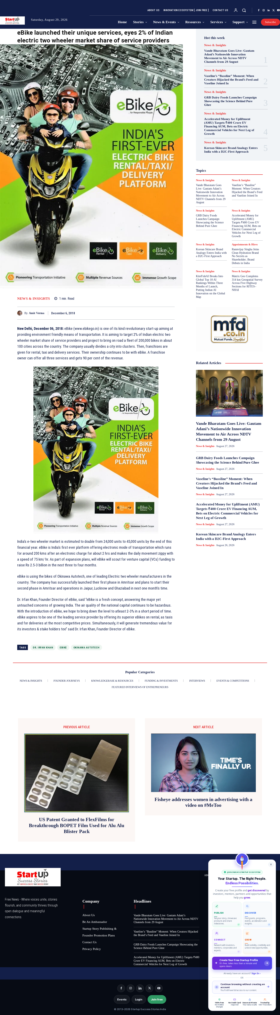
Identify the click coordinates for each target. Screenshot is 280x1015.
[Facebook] (258, 10)
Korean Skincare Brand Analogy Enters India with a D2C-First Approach (231, 149)
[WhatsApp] (170, 313)
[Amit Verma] (20, 313)
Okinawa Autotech (86, 647)
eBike (63, 647)
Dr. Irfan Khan (43, 647)
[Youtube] (159, 988)
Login (138, 999)
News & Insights (33, 298)
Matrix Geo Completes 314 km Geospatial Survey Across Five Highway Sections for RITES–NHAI (247, 283)
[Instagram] (263, 10)
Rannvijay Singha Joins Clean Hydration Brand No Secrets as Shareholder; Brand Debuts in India (245, 256)
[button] (244, 10)
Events (121, 999)
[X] (273, 10)
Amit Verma (36, 313)
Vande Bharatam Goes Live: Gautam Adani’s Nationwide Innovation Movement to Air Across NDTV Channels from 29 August (229, 56)
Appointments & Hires (245, 244)
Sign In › (256, 973)
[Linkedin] (268, 10)
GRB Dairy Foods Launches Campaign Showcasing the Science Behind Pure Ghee (230, 101)
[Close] (271, 864)
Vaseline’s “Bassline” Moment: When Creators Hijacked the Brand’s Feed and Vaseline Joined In (231, 79)
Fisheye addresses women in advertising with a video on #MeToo (203, 802)
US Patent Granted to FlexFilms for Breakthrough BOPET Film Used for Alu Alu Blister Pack (76, 825)
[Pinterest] (161, 313)
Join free (157, 999)
